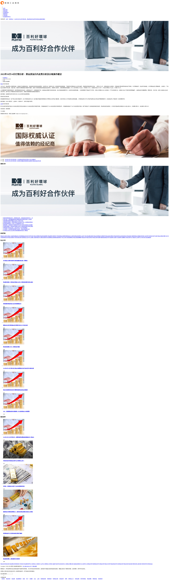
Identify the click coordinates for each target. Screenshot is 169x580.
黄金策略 (89, 578)
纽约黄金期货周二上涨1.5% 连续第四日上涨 (13, 223)
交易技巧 (38, 563)
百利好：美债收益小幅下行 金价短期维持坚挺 (14, 486)
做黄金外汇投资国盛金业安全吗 (21, 236)
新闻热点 (47, 563)
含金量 (12, 236)
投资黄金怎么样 (25, 237)
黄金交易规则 (37, 236)
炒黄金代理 (89, 563)
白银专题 (139, 563)
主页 (7, 19)
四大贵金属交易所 (89, 236)
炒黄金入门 (71, 578)
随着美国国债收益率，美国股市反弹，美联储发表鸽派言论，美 (18, 218)
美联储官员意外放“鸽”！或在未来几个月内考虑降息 (15, 227)
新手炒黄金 (83, 578)
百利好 (50, 563)
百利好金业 (149, 563)
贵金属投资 (18, 578)
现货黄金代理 (95, 563)
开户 (27, 578)
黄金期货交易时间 (52, 236)
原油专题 (130, 563)
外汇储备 (31, 237)
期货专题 (135, 563)
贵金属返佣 (148, 237)
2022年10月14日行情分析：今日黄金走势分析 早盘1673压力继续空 (20, 159)
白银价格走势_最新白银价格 (40, 237)
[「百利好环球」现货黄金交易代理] (84, 70)
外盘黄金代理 (120, 563)
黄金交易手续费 (96, 237)
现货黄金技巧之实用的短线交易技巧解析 (12, 533)
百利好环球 (144, 563)
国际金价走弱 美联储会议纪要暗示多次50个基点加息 (15, 325)
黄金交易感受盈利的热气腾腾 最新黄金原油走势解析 (15, 389)
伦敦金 (8, 236)
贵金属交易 (5, 12)
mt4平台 (42, 563)
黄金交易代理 (89, 237)
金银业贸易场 (77, 563)
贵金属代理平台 (7, 16)
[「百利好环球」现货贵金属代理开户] (84, 157)
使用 (66, 578)
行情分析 (5, 15)
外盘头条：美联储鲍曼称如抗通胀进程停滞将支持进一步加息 (17, 219)
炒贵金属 (77, 578)
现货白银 (19, 237)
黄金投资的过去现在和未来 (120, 236)
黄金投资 (8, 578)
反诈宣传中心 (62, 563)
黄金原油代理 (114, 563)
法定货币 (146, 236)
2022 (35, 578)
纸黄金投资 (43, 578)
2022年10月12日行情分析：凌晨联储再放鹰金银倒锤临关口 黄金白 (18, 437)
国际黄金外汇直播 (69, 236)
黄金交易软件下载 (12, 237)
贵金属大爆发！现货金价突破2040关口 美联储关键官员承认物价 (18, 226)
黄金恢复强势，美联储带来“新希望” (11, 558)
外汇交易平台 (83, 563)
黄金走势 (84, 237)
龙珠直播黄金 (70, 237)
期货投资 (5, 13)
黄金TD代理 (107, 563)
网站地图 (34, 566)
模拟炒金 (95, 578)
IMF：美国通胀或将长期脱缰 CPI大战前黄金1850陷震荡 (16, 411)
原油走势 (61, 578)
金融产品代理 (56, 563)
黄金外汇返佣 (4, 236)
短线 (24, 578)
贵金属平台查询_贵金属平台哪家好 (117, 237)
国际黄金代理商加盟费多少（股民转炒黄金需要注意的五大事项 (18, 511)
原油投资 (100, 578)
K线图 (31, 578)
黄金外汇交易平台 (137, 237)
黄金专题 (126, 563)
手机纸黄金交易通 (61, 236)
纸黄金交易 (55, 578)
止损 (38, 578)
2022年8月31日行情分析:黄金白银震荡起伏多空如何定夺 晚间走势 (18, 368)
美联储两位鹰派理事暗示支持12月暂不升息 (13, 220)
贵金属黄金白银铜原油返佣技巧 (54, 237)
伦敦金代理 (101, 563)
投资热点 (11, 19)
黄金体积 (129, 236)
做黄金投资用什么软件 (79, 236)
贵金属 (13, 578)
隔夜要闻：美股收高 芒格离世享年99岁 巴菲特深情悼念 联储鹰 (17, 224)
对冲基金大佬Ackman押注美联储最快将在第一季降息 (15, 230)
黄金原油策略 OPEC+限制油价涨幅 (11, 346)
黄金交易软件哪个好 (162, 236)
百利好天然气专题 (153, 236)
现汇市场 (64, 237)
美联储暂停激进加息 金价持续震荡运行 (12, 303)
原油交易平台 (129, 237)
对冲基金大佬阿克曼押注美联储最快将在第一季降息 (15, 260)
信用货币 (103, 236)
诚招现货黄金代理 (105, 237)
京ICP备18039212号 (27, 566)
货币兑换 (31, 236)
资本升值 (143, 237)
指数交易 (71, 563)
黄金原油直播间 (44, 236)
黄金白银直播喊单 (77, 237)
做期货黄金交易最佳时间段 (138, 236)
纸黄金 (67, 563)
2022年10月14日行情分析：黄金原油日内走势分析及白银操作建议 (29, 19)
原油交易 (5, 11)
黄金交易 (5, 9)
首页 (4, 8)
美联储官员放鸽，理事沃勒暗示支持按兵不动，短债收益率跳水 (18, 222)
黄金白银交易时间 (109, 236)
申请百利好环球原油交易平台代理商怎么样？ (13, 460)
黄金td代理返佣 (97, 236)
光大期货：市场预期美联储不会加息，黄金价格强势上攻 (16, 229)
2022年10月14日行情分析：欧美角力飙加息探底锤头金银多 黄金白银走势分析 (23, 160)
